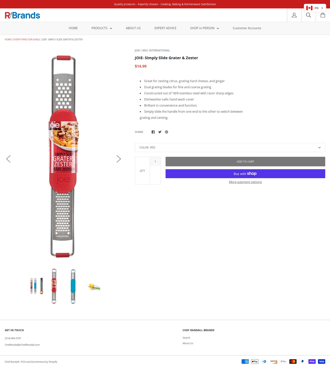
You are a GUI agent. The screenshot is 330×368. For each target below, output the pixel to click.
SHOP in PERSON (202, 28)
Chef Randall (12, 361)
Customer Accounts (247, 28)
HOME (73, 28)
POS (23, 361)
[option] (63, 155)
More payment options (245, 182)
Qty (142, 170)
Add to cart (245, 161)
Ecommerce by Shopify (44, 361)
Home (8, 39)
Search (186, 337)
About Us (188, 343)
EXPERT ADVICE (165, 28)
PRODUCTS (99, 28)
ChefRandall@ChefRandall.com (22, 344)
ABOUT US (133, 28)
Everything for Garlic (27, 39)
